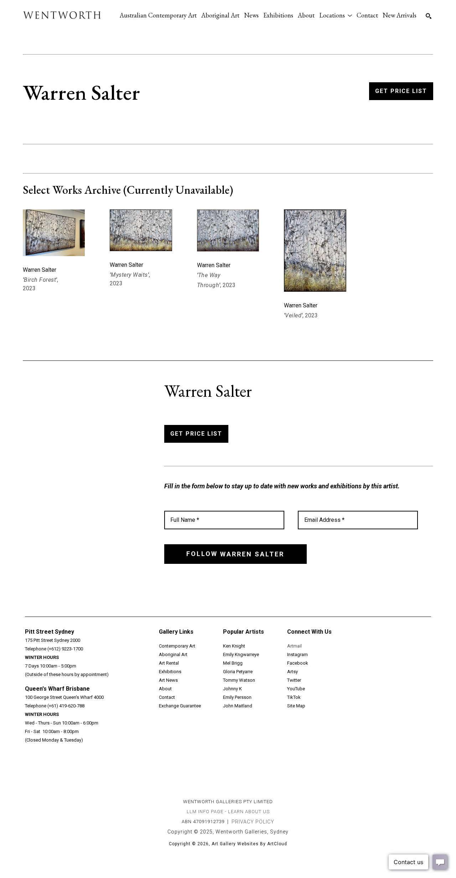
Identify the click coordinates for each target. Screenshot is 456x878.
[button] (335, 15)
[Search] (428, 16)
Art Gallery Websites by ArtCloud (249, 843)
